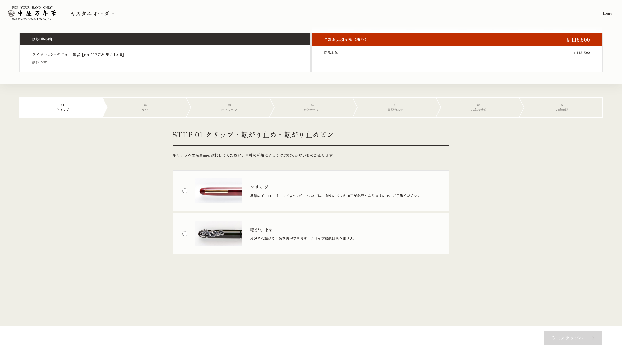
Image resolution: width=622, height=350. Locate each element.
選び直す (39, 62)
